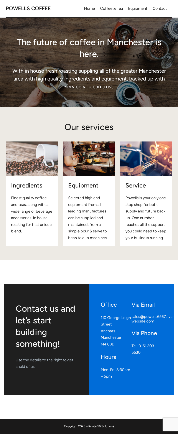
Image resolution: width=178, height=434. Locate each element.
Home (89, 8)
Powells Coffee (28, 8)
